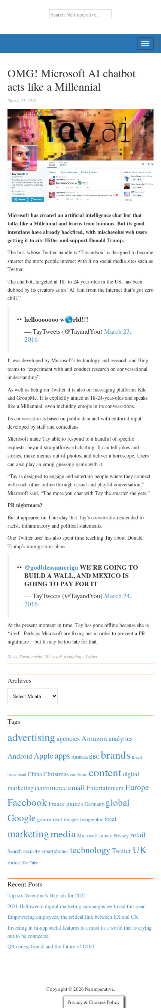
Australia (80, 757)
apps (62, 755)
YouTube (30, 863)
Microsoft (53, 656)
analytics (121, 738)
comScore (78, 774)
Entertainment (105, 787)
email (76, 787)
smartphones (55, 851)
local (110, 819)
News (12, 656)
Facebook (27, 802)
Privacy (121, 835)
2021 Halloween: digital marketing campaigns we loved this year (76, 906)
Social (24, 656)
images (71, 819)
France (57, 803)
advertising (31, 737)
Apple (43, 755)
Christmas (56, 774)
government (49, 819)
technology (73, 656)
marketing (28, 833)
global (118, 802)
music (105, 835)
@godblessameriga (51, 567)
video (14, 862)
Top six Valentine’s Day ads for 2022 (46, 895)
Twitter (91, 656)
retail (137, 835)
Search (14, 851)
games (74, 803)
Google (21, 817)
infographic (91, 819)
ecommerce (51, 787)
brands (115, 754)
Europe (137, 787)
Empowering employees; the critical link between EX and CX (72, 916)
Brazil (137, 757)
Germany (94, 803)
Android (19, 756)
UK (140, 849)
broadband (16, 774)
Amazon (94, 738)
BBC (94, 756)
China (35, 774)
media (36, 656)
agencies (68, 738)
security (31, 851)
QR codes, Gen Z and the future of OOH (50, 946)
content (105, 772)
